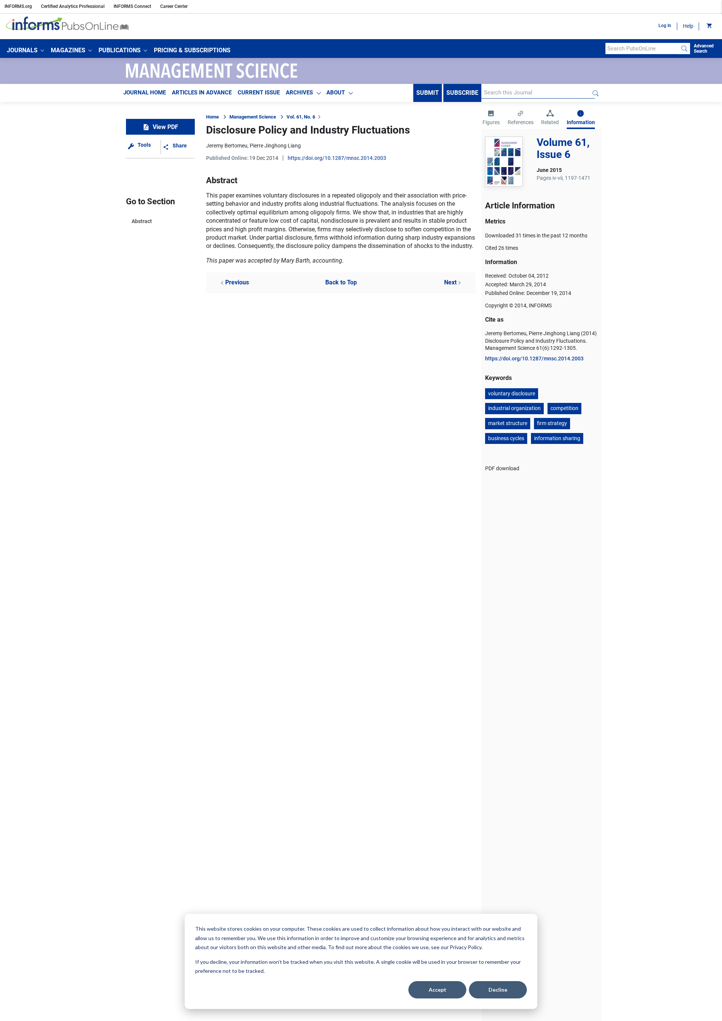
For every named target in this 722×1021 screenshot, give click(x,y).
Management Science (252, 117)
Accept (437, 989)
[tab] (491, 118)
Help (688, 26)
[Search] (684, 48)
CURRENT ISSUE (259, 92)
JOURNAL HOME (144, 92)
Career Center (174, 6)
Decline (497, 989)
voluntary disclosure (511, 393)
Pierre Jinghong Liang (275, 146)
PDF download (502, 468)
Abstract (142, 221)
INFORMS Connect (132, 6)
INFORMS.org (18, 6)
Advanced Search (704, 48)
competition (564, 408)
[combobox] (642, 48)
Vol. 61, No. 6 (301, 117)
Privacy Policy (465, 947)
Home (212, 117)
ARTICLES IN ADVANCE (202, 92)
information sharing (557, 438)
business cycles (506, 438)
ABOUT (335, 92)
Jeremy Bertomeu (226, 146)
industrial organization (514, 408)
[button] (25, 50)
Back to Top (341, 282)
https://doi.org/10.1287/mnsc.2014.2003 (337, 158)
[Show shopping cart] (709, 26)
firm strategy (552, 423)
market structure (507, 423)
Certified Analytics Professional (73, 6)
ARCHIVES (299, 92)
